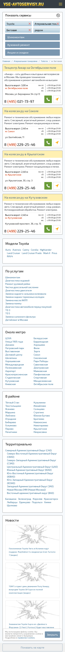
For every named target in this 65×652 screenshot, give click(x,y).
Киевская (10, 384)
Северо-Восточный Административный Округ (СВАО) (32, 455)
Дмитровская (41, 367)
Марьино (10, 412)
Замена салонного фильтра (20, 316)
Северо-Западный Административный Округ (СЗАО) (31, 462)
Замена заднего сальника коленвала (25, 293)
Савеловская (41, 364)
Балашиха (10, 498)
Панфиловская (42, 374)
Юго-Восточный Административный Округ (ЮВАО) (30, 475)
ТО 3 (7, 310)
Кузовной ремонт (18, 44)
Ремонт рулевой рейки (17, 283)
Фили (37, 348)
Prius (54, 253)
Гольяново (10, 425)
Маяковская (40, 371)
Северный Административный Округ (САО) (28, 450)
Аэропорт (10, 371)
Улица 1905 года (14, 341)
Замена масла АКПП (16, 300)
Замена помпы (13, 303)
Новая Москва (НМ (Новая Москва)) (26, 489)
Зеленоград (24, 498)
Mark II (46, 253)
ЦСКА (8, 338)
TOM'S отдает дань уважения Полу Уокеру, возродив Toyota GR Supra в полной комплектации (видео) (29, 589)
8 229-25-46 (19, 144)
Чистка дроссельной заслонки (21, 287)
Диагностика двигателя (18, 290)
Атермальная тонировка (25, 61)
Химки (47, 502)
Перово (9, 428)
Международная (14, 364)
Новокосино (40, 422)
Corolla (34, 249)
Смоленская (40, 358)
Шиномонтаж (15, 37)
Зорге (37, 351)
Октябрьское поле (43, 384)
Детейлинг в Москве (16, 319)
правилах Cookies (26, 637)
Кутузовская (12, 380)
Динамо (9, 344)
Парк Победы (41, 361)
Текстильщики (13, 405)
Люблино (10, 415)
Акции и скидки (17, 52)
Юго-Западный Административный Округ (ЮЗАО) (30, 481)
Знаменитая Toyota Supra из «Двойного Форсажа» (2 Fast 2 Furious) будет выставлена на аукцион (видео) (31, 627)
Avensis (16, 249)
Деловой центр (13, 354)
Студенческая (12, 377)
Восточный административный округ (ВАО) (30, 493)
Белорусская (41, 338)
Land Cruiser (13, 253)
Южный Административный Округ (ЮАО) (29, 469)
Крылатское (40, 428)
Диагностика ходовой (17, 280)
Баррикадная (41, 341)
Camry (26, 249)
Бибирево (10, 422)
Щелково (12, 505)
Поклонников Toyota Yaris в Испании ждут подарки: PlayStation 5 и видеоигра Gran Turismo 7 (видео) (32, 551)
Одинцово (24, 502)
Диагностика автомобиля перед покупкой (28, 306)
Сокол (37, 354)
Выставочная (12, 351)
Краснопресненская (16, 374)
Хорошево (39, 344)
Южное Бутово (42, 415)
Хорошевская (12, 361)
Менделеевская (42, 380)
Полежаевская (13, 367)
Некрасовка (40, 431)
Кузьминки (40, 402)
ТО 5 (7, 313)
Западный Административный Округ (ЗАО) (30, 486)
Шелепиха (11, 358)
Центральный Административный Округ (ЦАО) (32, 466)
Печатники (11, 431)
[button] (32, 647)
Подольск (37, 502)
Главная (6, 61)
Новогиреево (41, 425)
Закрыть (52, 634)
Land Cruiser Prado (32, 253)
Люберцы (12, 502)
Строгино (39, 412)
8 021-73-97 (19, 101)
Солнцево (39, 409)
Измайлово (40, 405)
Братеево (39, 418)
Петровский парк (14, 348)
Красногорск (51, 498)
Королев (37, 498)
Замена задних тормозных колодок (24, 296)
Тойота (44, 61)
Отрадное (10, 418)
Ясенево (9, 409)
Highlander (46, 249)
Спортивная (40, 377)
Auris (8, 249)
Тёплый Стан (12, 402)
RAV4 (10, 256)
